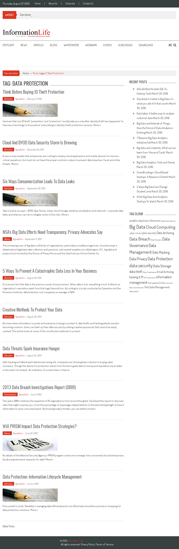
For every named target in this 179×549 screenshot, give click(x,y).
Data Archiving (165, 233)
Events (107, 45)
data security (141, 265)
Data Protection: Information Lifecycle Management (42, 476)
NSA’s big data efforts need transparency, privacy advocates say (53, 231)
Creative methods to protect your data (32, 309)
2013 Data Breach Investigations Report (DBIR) (39, 387)
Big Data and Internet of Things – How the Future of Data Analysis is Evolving (155, 128)
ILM (141, 277)
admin (22, 99)
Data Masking (161, 252)
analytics (134, 220)
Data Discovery (156, 240)
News (24, 45)
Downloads (146, 45)
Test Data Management (157, 287)
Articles (39, 45)
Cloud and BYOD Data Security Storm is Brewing (40, 142)
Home (37, 3)
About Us (53, 3)
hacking (133, 277)
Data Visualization (149, 272)
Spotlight (8, 45)
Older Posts (9, 526)
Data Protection (160, 258)
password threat (159, 282)
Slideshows (125, 45)
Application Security (168, 221)
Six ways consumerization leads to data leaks (39, 181)
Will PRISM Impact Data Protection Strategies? (40, 426)
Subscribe (70, 3)
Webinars (91, 45)
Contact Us (88, 3)
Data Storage (162, 265)
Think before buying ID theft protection (33, 91)
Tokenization (134, 291)
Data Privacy (138, 258)
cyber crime (135, 233)
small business (138, 287)
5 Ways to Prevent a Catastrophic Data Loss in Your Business (50, 270)
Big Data (137, 226)
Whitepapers (71, 45)
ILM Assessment (150, 277)
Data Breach (139, 239)
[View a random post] (170, 45)
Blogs (53, 45)
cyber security (148, 233)
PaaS (150, 283)
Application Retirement (149, 220)
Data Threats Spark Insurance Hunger (31, 348)
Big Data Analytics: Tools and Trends (156, 162)
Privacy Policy (87, 544)
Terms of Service (105, 544)
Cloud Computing (160, 227)
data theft (135, 271)
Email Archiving (165, 272)
